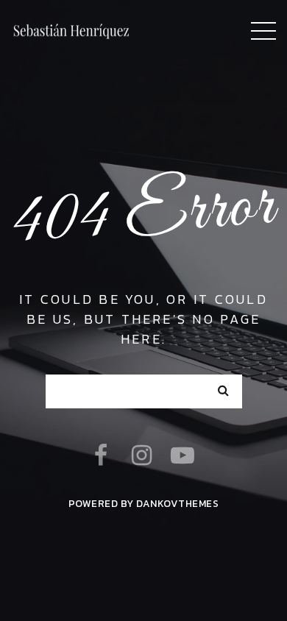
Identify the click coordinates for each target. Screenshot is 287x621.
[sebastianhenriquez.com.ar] (71, 29)
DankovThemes (177, 503)
